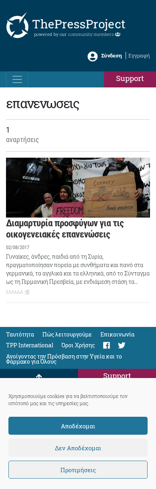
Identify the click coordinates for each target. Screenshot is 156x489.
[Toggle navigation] (17, 79)
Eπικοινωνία (117, 334)
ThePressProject (79, 24)
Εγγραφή (139, 55)
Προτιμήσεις (78, 470)
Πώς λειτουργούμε (67, 334)
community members (91, 34)
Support (130, 78)
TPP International (29, 345)
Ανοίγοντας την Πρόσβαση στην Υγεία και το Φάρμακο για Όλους (64, 358)
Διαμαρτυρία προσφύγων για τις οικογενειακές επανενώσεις (65, 229)
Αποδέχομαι (78, 426)
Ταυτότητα (20, 334)
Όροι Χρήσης (78, 345)
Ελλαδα (14, 292)
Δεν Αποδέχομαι (78, 448)
